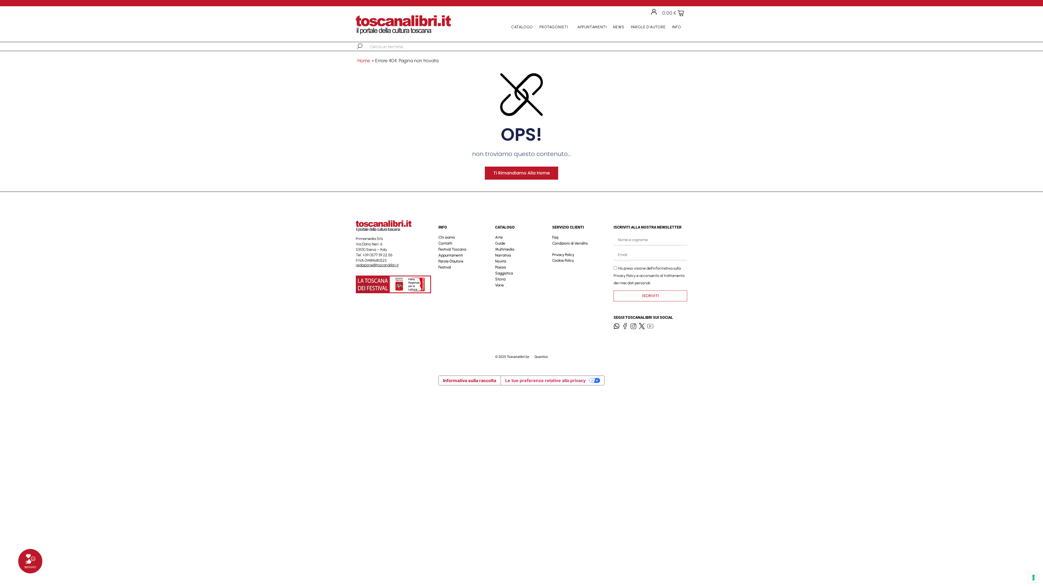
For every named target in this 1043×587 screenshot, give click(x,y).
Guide (500, 243)
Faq (555, 237)
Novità (500, 261)
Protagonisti (553, 27)
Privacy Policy (563, 254)
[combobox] (398, 46)
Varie (499, 285)
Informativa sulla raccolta (469, 380)
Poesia (500, 267)
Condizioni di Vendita (570, 243)
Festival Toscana (452, 249)
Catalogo (522, 27)
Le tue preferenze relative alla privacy (545, 380)
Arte (499, 237)
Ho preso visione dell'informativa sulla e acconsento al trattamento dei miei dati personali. (649, 275)
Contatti (445, 243)
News (618, 27)
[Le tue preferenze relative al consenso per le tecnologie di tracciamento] (1033, 577)
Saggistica (504, 273)
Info (676, 27)
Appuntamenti (592, 27)
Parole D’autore (648, 27)
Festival (444, 267)
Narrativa (503, 255)
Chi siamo (446, 237)
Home (363, 61)
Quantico (541, 357)
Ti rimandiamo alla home (521, 173)
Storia (500, 279)
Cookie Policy (563, 260)
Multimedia (504, 249)
